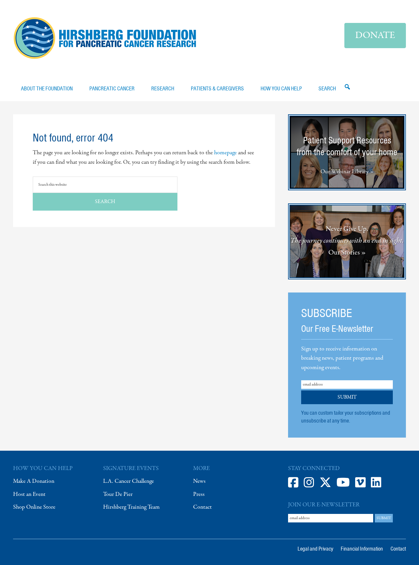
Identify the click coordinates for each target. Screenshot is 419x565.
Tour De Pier (118, 494)
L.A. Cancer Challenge (128, 481)
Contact (202, 507)
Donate (375, 35)
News (199, 481)
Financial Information (362, 548)
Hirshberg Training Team (131, 507)
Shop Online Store (34, 507)
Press (199, 494)
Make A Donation (33, 481)
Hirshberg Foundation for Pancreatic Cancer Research (104, 37)
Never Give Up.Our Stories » (347, 240)
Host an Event (29, 494)
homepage (225, 153)
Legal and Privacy (315, 548)
